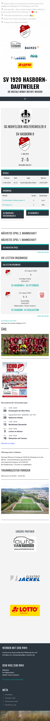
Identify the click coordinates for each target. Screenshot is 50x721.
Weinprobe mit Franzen (18, 438)
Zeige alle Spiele (43, 252)
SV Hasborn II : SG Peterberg (25, 285)
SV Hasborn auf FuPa (8, 321)
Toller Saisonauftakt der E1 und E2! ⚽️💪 (19, 15)
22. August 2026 (25, 293)
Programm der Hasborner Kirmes (16, 22)
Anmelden (8, 695)
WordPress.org (10, 705)
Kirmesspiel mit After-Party (19, 410)
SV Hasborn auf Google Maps (13, 679)
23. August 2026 (31, 271)
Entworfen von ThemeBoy (10, 714)
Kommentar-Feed (11, 701)
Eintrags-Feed (10, 698)
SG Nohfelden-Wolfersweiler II (13, 200)
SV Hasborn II (7, 205)
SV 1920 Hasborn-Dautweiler (25, 83)
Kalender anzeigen (8, 443)
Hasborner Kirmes (16, 417)
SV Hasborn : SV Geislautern (25, 310)
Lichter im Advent (16, 431)
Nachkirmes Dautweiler (18, 424)
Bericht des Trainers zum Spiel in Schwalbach (20, 19)
